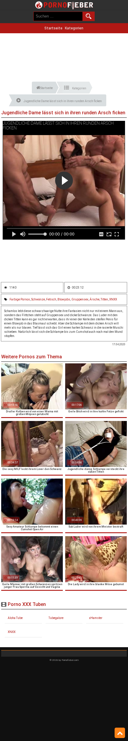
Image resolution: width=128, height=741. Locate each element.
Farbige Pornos (20, 299)
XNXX (113, 299)
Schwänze (38, 299)
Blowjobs (63, 299)
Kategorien (74, 28)
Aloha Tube (15, 618)
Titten (104, 299)
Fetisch (51, 299)
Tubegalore (56, 618)
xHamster (95, 618)
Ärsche (94, 299)
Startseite (53, 28)
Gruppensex (79, 299)
